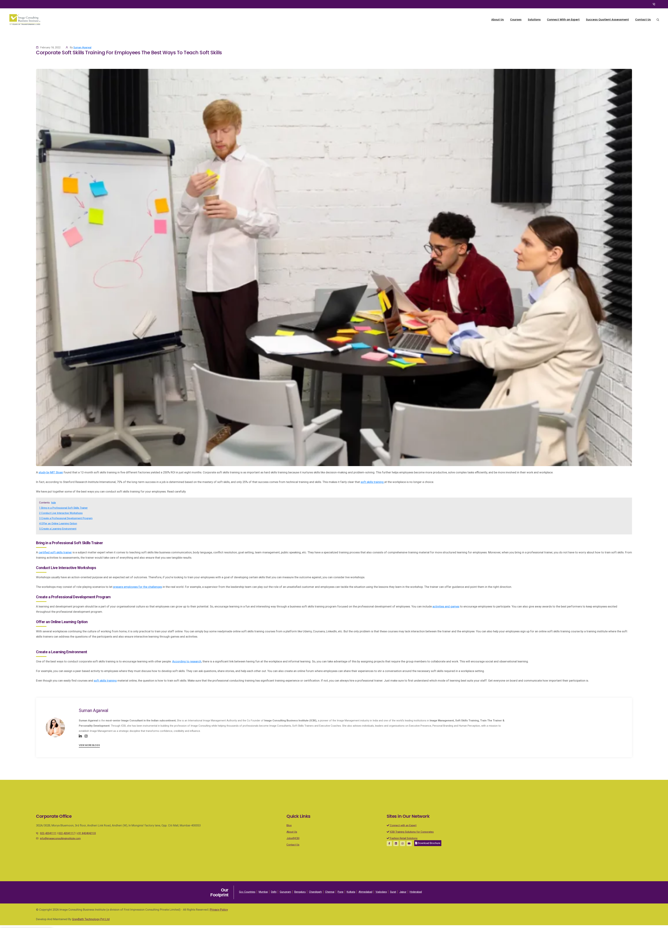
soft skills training (105, 680)
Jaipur (402, 891)
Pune (340, 891)
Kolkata (351, 891)
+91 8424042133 (86, 833)
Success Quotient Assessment (607, 19)
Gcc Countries (247, 891)
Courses (516, 19)
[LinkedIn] (80, 736)
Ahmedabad (365, 891)
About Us (497, 19)
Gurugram (285, 891)
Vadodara (381, 891)
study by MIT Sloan (51, 472)
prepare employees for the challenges (137, 587)
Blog (289, 825)
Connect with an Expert (402, 825)
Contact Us (643, 19)
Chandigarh (315, 891)
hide (53, 502)
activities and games (445, 606)
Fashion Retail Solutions (403, 838)
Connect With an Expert (563, 19)
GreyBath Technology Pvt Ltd (91, 919)
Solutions (534, 19)
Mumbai (263, 891)
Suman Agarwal (82, 47)
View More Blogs (89, 745)
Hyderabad (416, 891)
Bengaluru (300, 891)
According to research (186, 661)
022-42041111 (48, 833)
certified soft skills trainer (55, 552)
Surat (393, 891)
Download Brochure (428, 843)
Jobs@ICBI (293, 838)
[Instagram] (86, 736)
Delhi (273, 891)
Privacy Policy (219, 909)
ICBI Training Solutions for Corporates (411, 831)
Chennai (329, 891)
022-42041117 (66, 833)
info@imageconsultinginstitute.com (60, 838)
